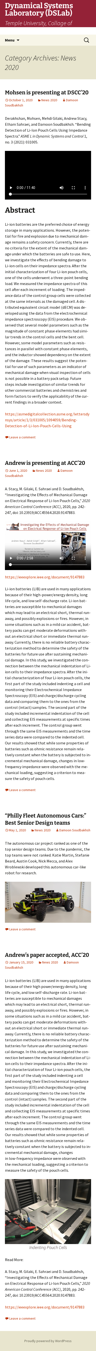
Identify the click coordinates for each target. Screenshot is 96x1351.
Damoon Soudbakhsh (74, 830)
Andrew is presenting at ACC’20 (45, 463)
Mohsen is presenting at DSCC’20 (47, 92)
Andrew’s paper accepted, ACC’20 (47, 955)
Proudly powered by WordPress (48, 1341)
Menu (10, 40)
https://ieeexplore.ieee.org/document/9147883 (44, 576)
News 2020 (49, 100)
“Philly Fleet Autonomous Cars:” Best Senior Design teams (45, 819)
